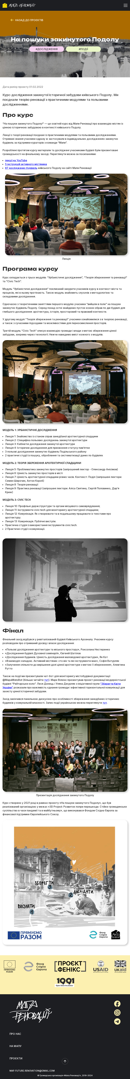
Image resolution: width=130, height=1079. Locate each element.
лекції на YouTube (16, 160)
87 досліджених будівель (21, 168)
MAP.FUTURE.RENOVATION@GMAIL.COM (32, 1070)
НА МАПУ (15, 1046)
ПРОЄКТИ (16, 1058)
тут (46, 679)
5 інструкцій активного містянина (26, 164)
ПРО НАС (15, 1033)
